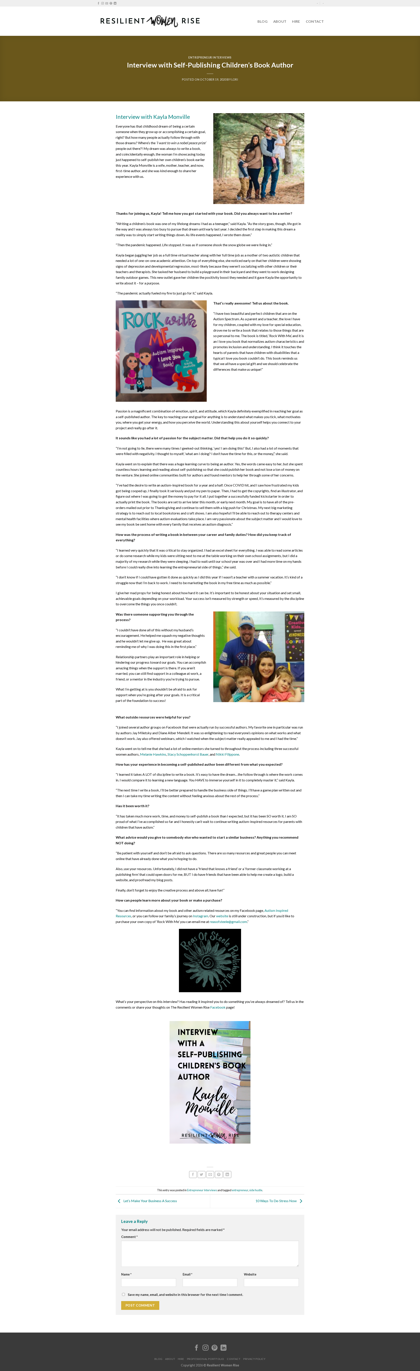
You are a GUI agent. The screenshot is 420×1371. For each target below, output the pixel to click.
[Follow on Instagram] (102, 3)
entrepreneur (240, 1190)
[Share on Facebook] (193, 1174)
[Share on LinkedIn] (227, 1174)
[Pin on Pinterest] (219, 1174)
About (280, 21)
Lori (234, 79)
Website (250, 1274)
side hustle (255, 1190)
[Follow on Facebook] (98, 3)
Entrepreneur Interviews (210, 57)
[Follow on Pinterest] (111, 3)
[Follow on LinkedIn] (115, 3)
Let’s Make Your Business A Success (150, 1201)
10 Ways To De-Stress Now (276, 1201)
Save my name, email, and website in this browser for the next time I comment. (185, 1295)
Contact (315, 21)
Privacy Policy (254, 1359)
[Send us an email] (106, 3)
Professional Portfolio (205, 1359)
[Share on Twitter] (201, 1174)
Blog (262, 21)
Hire (296, 21)
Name (126, 1274)
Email (187, 1274)
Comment (129, 1237)
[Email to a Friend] (210, 1174)
